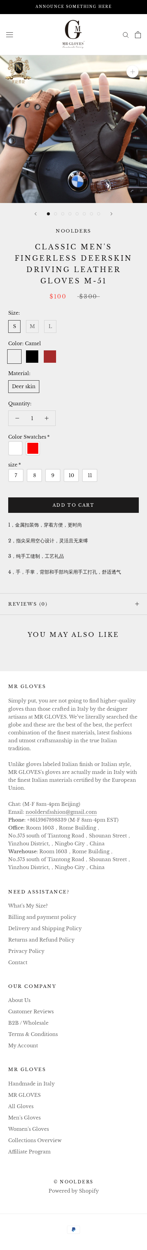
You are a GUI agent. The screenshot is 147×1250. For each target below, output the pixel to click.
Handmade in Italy (31, 1084)
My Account (23, 1046)
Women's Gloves (28, 1129)
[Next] (111, 213)
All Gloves (21, 1106)
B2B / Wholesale (28, 1023)
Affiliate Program (29, 1152)
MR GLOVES (24, 1095)
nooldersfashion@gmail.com (61, 812)
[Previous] (36, 213)
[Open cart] (138, 34)
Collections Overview (35, 1140)
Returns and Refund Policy (41, 940)
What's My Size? (28, 906)
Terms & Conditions (33, 1034)
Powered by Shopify (74, 1191)
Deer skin (24, 386)
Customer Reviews (31, 1012)
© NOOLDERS (74, 1181)
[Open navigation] (9, 34)
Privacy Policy (26, 951)
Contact (17, 962)
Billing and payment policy (42, 917)
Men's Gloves (24, 1118)
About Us (19, 1000)
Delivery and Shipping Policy (45, 928)
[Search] (126, 34)
